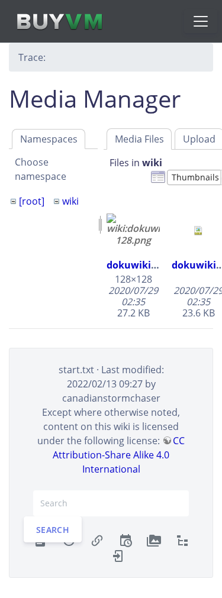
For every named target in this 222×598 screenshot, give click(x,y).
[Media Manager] (154, 540)
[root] (31, 201)
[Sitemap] (182, 540)
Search (52, 529)
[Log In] (118, 554)
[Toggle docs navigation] (200, 21)
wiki (70, 201)
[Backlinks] (97, 540)
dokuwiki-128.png (149, 264)
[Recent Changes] (125, 540)
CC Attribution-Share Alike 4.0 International (119, 455)
